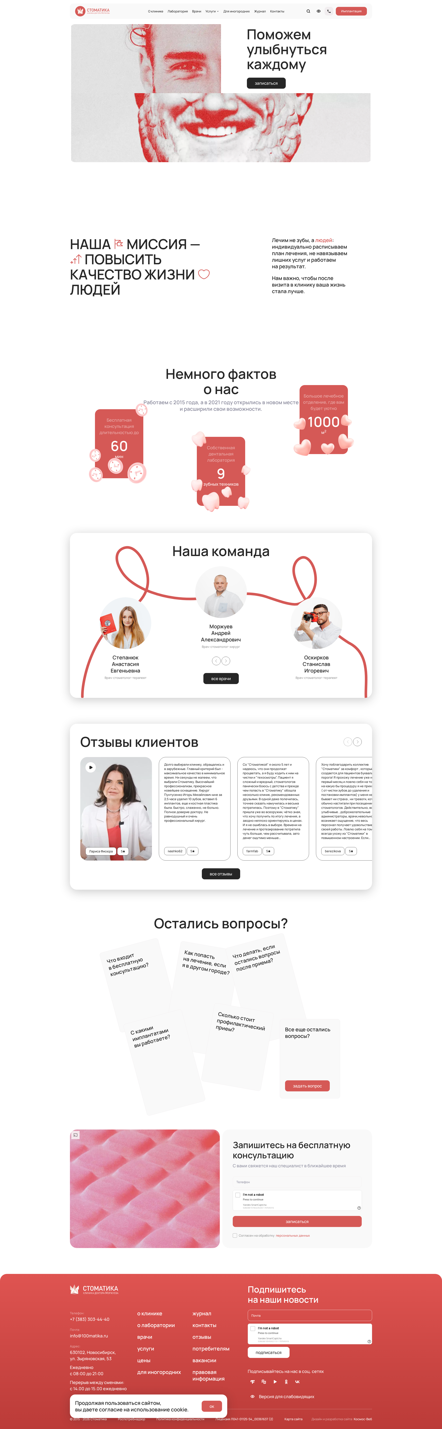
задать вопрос (307, 1086)
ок (212, 1406)
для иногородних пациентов (192, 999)
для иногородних (159, 1372)
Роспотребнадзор (131, 1419)
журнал (202, 1313)
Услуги (210, 11)
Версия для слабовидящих (286, 1396)
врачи (144, 1336)
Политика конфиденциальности (180, 1419)
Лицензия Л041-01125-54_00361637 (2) (244, 1419)
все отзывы (221, 874)
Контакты (277, 11)
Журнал (260, 11)
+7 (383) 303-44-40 (89, 1319)
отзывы (202, 1336)
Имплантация (351, 11)
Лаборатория (178, 11)
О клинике (155, 11)
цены (143, 1360)
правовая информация (209, 1375)
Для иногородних (236, 11)
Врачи (196, 11)
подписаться (269, 1352)
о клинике (149, 1313)
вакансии (204, 1360)
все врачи (221, 678)
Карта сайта (293, 1419)
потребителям (211, 1348)
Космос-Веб (363, 1419)
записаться (266, 83)
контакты (204, 1325)
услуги (145, 1348)
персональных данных (293, 1235)
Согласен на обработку (274, 1235)
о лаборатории (156, 1325)
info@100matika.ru (89, 1336)
